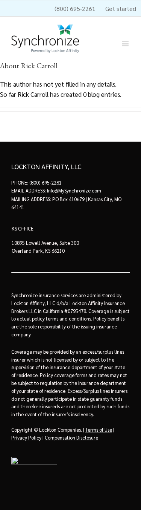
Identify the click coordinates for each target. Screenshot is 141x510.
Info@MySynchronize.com (74, 190)
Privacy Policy (26, 437)
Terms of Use (98, 429)
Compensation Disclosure (71, 437)
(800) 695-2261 (45, 182)
